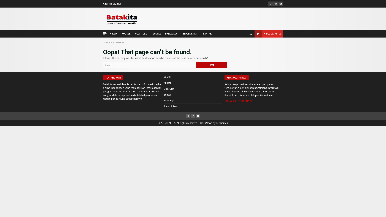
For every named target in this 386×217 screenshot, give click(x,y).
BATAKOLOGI (171, 34)
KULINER (126, 34)
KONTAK (207, 34)
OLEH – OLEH (141, 34)
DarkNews (206, 123)
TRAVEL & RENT (191, 34)
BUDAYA (157, 34)
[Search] (251, 34)
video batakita (272, 34)
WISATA (113, 34)
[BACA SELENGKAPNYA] (238, 101)
